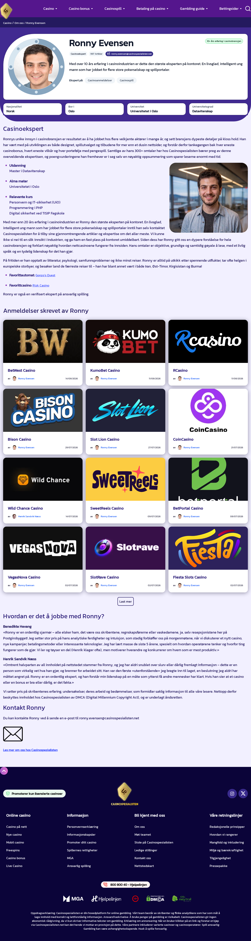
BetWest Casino (21, 370)
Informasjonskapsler (81, 834)
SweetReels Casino (107, 508)
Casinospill (113, 8)
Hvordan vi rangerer (224, 834)
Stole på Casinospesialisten (154, 842)
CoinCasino (183, 439)
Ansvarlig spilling (79, 865)
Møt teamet (143, 834)
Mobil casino (15, 842)
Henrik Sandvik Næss (29, 516)
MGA (70, 858)
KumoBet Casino (105, 370)
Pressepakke (218, 865)
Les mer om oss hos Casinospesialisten (30, 750)
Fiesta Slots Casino (190, 577)
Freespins (13, 850)
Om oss (19, 23)
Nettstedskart (144, 865)
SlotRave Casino (104, 577)
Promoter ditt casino (81, 842)
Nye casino (14, 834)
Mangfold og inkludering (227, 842)
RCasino (180, 370)
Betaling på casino (150, 8)
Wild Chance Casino (25, 508)
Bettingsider (228, 8)
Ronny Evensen (26, 378)
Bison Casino (19, 439)
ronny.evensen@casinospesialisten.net (131, 54)
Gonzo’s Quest (45, 275)
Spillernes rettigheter (82, 850)
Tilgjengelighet (220, 858)
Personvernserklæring (82, 826)
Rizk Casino (41, 285)
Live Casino (14, 865)
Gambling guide (192, 8)
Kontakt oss (143, 858)
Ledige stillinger (146, 850)
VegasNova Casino (24, 577)
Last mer (125, 601)
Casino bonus (79, 8)
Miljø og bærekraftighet (226, 850)
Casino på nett (16, 826)
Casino (48, 8)
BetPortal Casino (188, 508)
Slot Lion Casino (104, 439)
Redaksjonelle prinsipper (227, 826)
